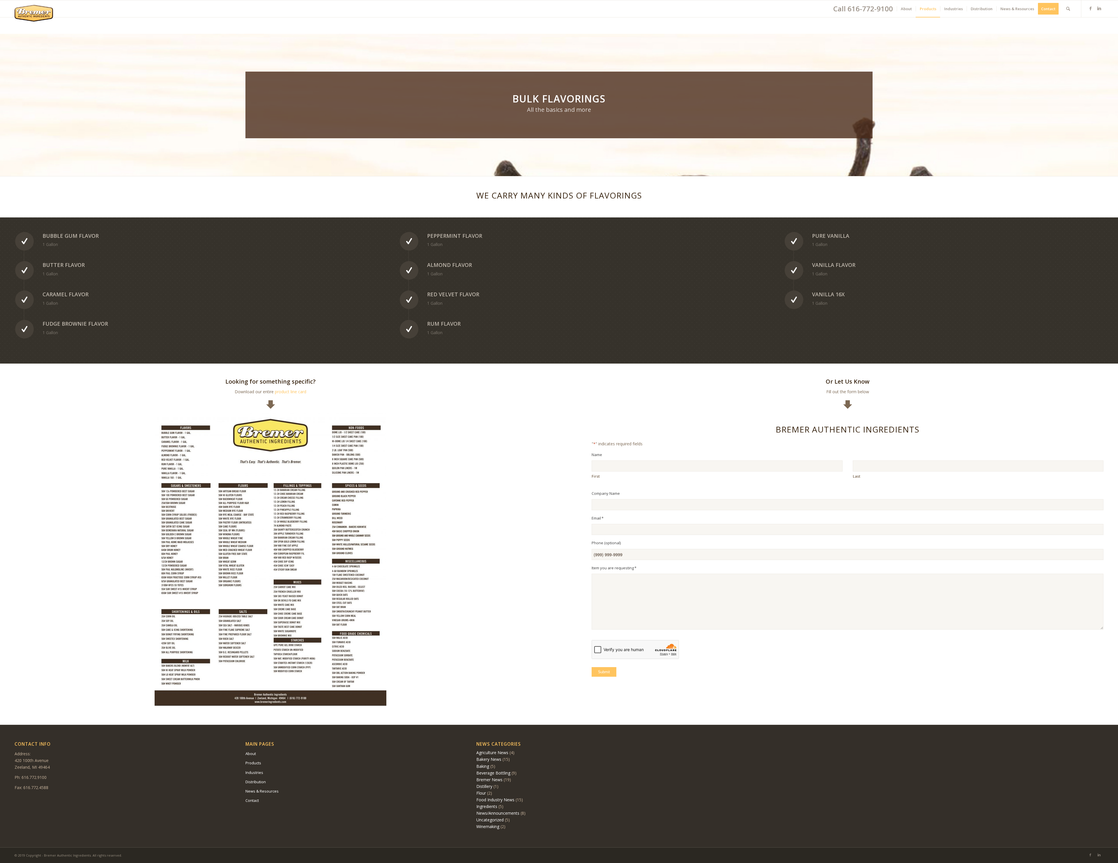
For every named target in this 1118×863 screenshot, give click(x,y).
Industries (254, 772)
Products (253, 762)
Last (856, 476)
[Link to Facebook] (1090, 8)
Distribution (255, 781)
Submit (604, 672)
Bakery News (488, 759)
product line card (290, 391)
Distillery (484, 786)
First (596, 476)
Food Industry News (495, 799)
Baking (482, 766)
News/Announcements (497, 813)
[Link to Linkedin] (1099, 8)
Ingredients (486, 806)
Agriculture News (492, 752)
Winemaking (487, 826)
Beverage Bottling (493, 773)
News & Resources (262, 791)
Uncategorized (490, 820)
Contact (252, 800)
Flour (481, 793)
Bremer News (489, 779)
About (250, 753)
